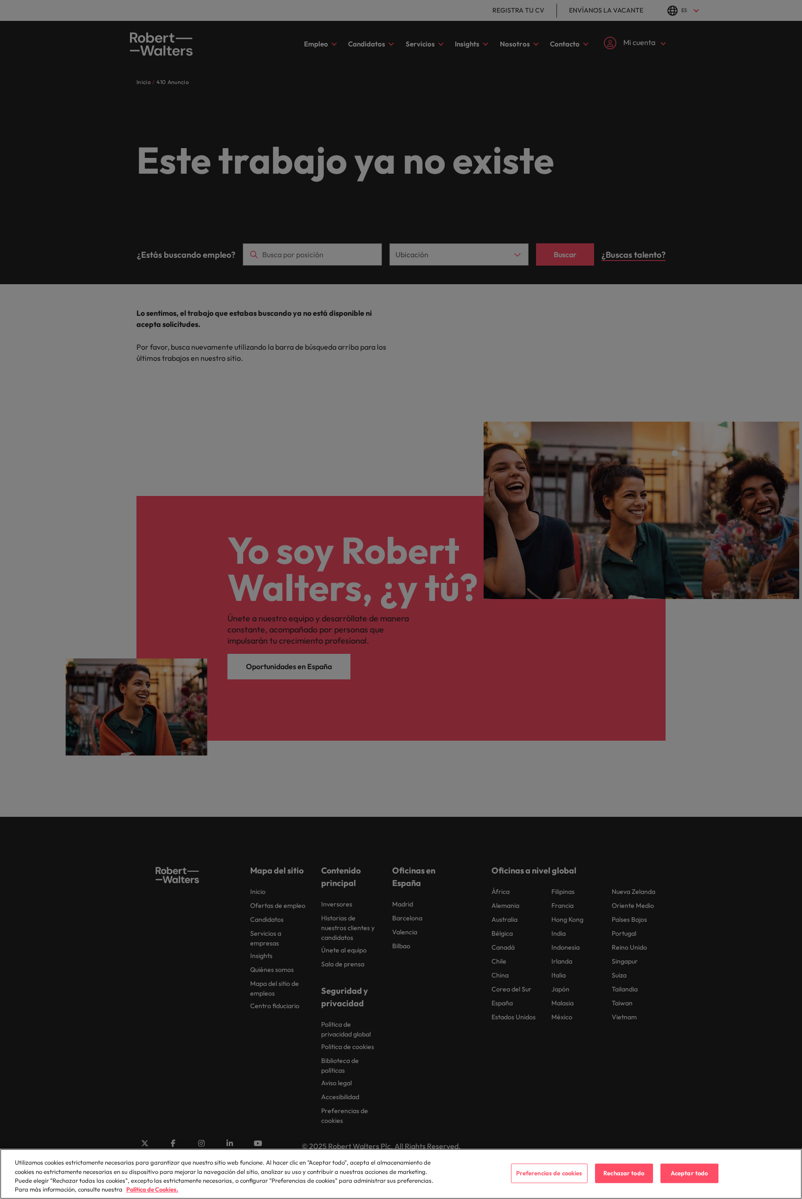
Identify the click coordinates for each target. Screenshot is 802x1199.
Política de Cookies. (152, 1189)
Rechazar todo (623, 1173)
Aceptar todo (689, 1173)
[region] (401, 1174)
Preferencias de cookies (549, 1173)
